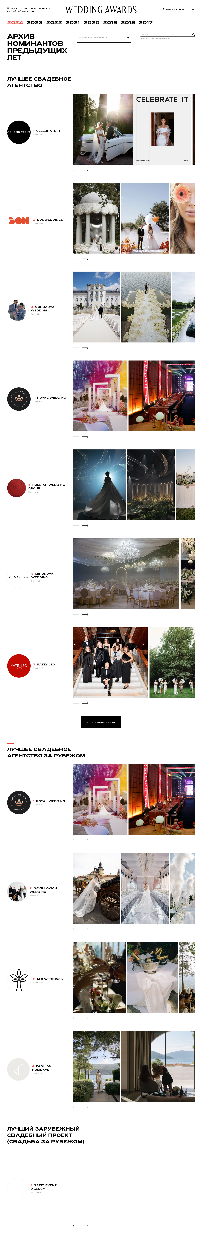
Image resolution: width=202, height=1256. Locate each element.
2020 (92, 22)
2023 (35, 22)
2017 (146, 22)
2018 (128, 22)
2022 (54, 22)
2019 (110, 22)
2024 (15, 22)
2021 (73, 22)
